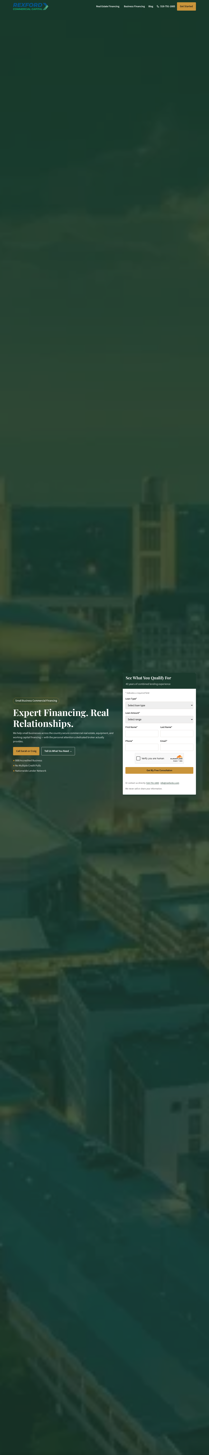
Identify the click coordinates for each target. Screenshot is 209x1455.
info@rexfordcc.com (170, 783)
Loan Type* (131, 699)
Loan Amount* (132, 713)
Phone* (129, 741)
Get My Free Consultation (159, 770)
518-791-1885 (152, 783)
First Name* (131, 727)
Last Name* (166, 727)
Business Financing (134, 6)
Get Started (186, 6)
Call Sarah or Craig (26, 751)
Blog (150, 6)
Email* (163, 741)
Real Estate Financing (107, 6)
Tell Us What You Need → (58, 751)
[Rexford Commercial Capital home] (30, 6)
